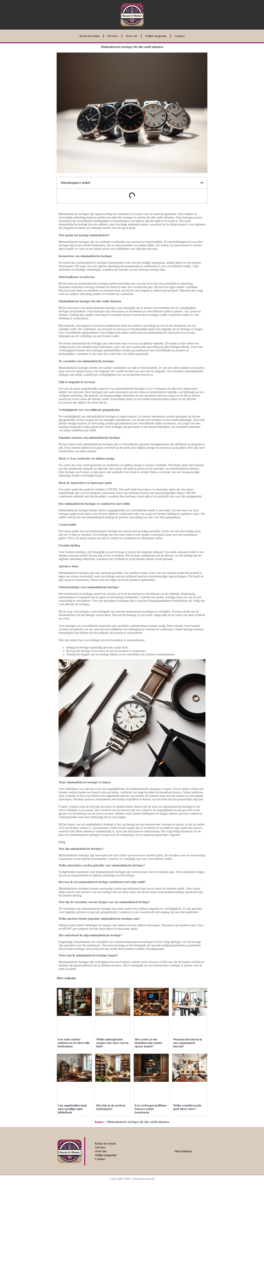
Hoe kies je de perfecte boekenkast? (110, 1107)
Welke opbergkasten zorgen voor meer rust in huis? (112, 1043)
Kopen (99, 1121)
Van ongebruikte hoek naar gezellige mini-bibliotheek (72, 1109)
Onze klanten (183, 1151)
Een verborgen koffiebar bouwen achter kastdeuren (151, 1109)
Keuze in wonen (90, 35)
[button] (201, 182)
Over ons (131, 35)
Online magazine (156, 35)
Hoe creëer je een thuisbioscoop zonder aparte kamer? (148, 1043)
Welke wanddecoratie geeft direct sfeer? (187, 1107)
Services (112, 35)
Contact (180, 35)
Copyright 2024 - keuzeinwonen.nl (132, 1178)
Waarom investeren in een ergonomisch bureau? (187, 1043)
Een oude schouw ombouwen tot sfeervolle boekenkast (73, 1043)
